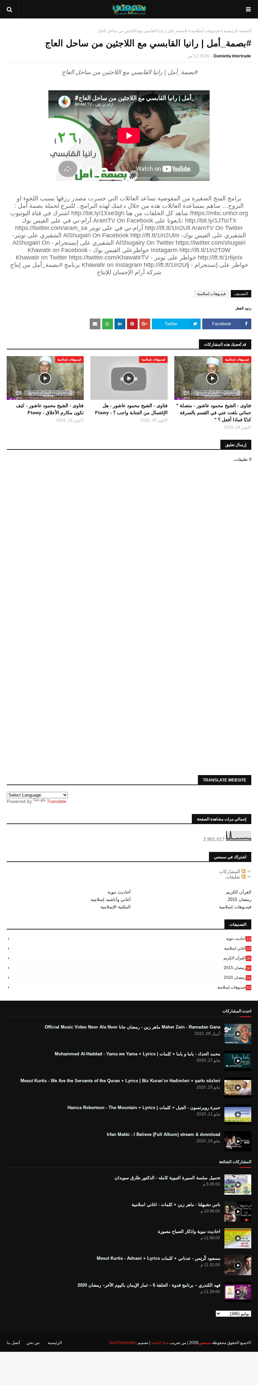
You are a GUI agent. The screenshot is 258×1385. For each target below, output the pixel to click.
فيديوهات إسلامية (205, 31)
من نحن (33, 1342)
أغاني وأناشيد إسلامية (111, 899)
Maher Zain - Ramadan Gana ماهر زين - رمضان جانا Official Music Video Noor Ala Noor (132, 1027)
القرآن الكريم (238, 892)
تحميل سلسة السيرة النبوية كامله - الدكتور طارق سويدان (167, 1177)
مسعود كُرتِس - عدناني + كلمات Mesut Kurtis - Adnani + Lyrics (158, 1258)
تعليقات (233, 876)
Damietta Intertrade (232, 56)
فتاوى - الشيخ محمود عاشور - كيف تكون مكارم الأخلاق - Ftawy (50, 409)
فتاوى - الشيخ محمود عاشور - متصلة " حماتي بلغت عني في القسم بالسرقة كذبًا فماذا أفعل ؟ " (213, 412)
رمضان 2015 (239, 899)
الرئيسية (55, 1342)
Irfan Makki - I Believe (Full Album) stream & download (163, 1134)
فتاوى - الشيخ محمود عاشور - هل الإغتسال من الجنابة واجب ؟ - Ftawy (131, 409)
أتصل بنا (13, 1342)
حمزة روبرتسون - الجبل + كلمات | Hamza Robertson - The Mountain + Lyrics (144, 1107)
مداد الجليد (160, 1342)
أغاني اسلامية (237, 948)
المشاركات (230, 871)
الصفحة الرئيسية (237, 31)
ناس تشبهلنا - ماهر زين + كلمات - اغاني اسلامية (176, 1204)
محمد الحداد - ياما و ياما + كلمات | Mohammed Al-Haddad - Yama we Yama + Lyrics (137, 1053)
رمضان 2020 (237, 977)
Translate (57, 801)
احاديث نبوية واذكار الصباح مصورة (189, 1231)
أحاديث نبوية (119, 892)
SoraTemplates (122, 1342)
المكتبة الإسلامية (115, 906)
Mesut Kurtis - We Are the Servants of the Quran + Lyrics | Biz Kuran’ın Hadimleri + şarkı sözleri (120, 1080)
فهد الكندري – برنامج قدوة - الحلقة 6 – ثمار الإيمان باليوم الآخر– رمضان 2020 (149, 1285)
